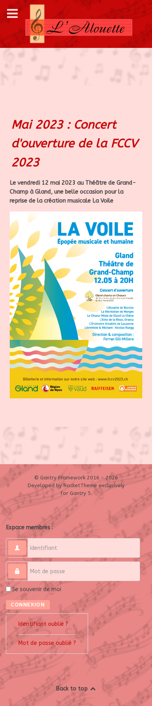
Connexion (28, 604)
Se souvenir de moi (36, 589)
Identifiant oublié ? (43, 624)
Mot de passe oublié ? (47, 643)
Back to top (72, 688)
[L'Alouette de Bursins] (76, 23)
